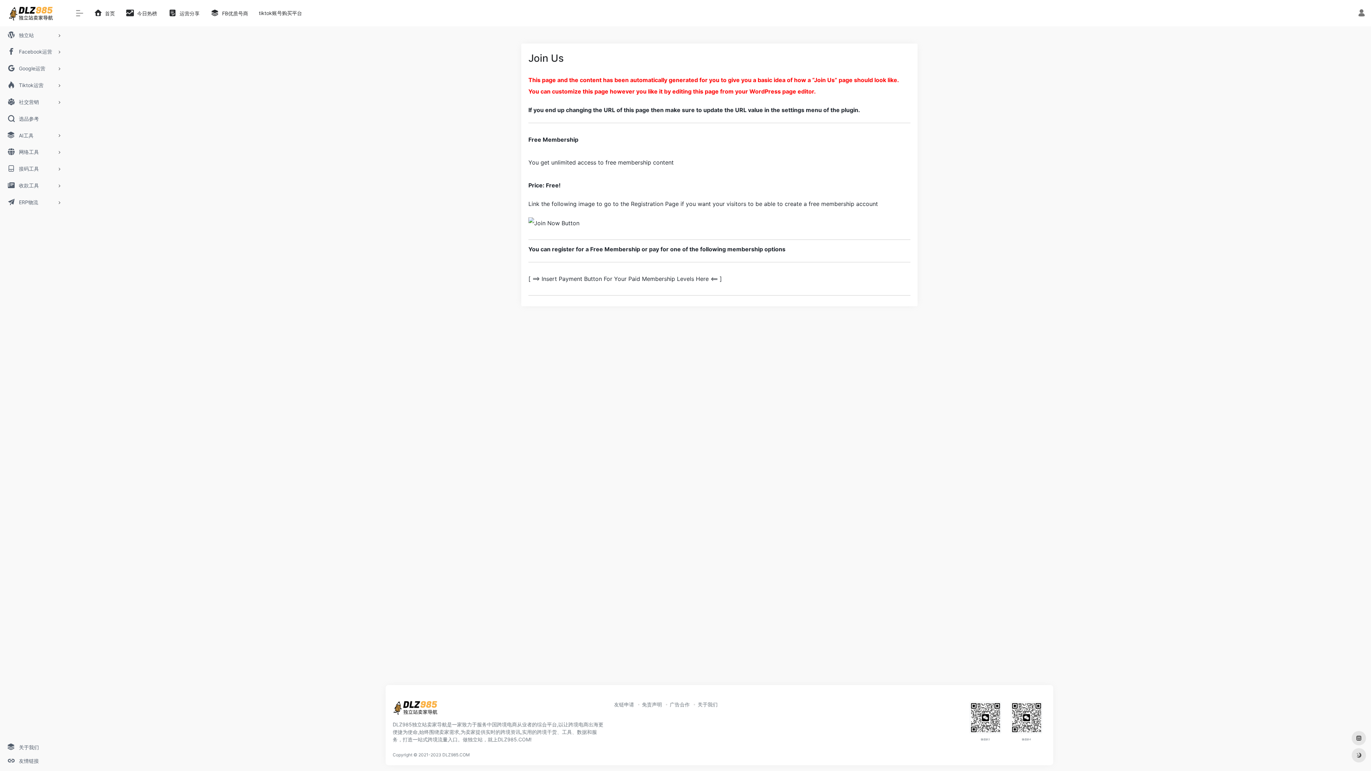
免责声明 (652, 704)
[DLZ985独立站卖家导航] (418, 710)
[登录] (1361, 13)
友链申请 (624, 704)
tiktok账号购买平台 (280, 13)
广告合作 (680, 704)
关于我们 (708, 704)
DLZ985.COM (456, 754)
